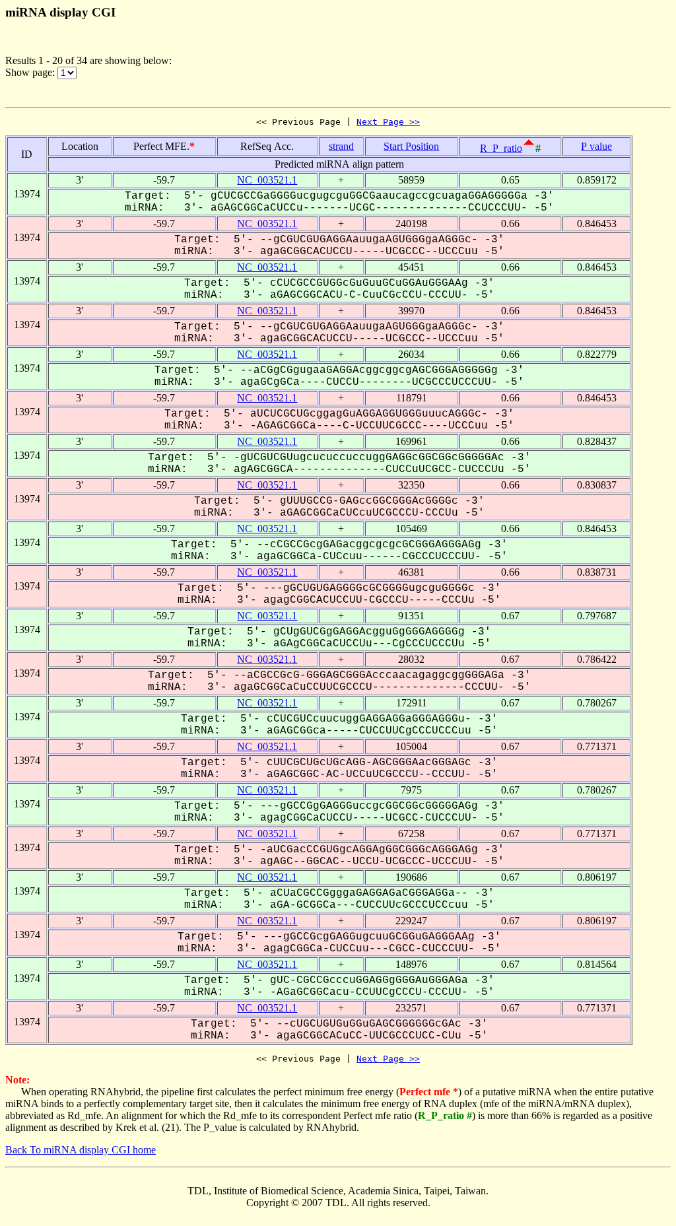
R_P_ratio (501, 148)
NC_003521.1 (267, 180)
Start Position (411, 146)
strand (341, 146)
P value (596, 146)
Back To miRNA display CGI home (80, 1149)
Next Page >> (388, 122)
